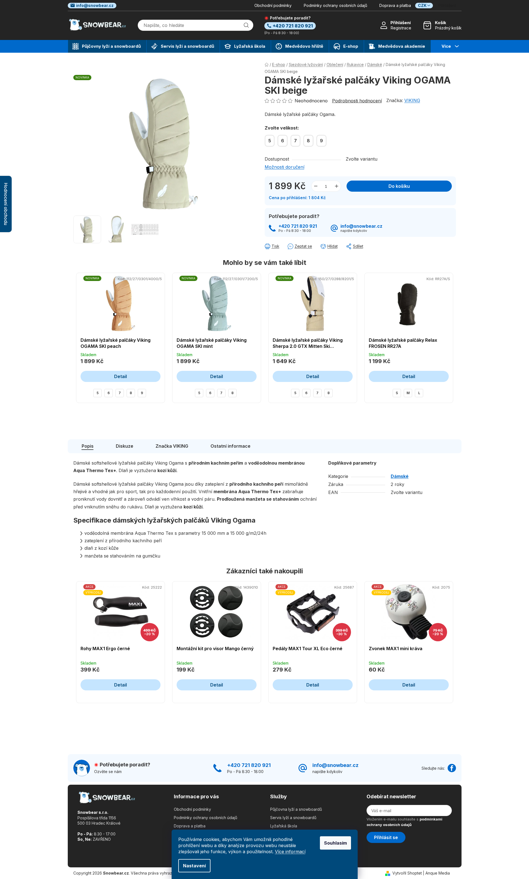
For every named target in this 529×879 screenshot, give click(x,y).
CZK (422, 5)
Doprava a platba (395, 5)
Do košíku (399, 186)
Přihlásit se (386, 837)
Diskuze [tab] (124, 446)
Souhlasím (335, 843)
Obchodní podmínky (273, 5)
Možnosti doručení (284, 167)
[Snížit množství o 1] (316, 186)
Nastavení (194, 865)
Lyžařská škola (283, 826)
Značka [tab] (172, 446)
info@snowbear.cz (95, 5)
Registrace (400, 28)
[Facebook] (452, 768)
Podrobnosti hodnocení (357, 100)
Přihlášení (400, 22)
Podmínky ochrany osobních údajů (335, 5)
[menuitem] (107, 46)
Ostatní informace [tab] (230, 446)
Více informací (290, 851)
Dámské (399, 476)
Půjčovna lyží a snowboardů (296, 809)
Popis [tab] (88, 446)
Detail (120, 376)
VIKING (412, 100)
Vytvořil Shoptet (407, 873)
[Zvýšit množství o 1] (336, 186)
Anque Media (437, 873)
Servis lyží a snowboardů (293, 817)
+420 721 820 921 (298, 226)
